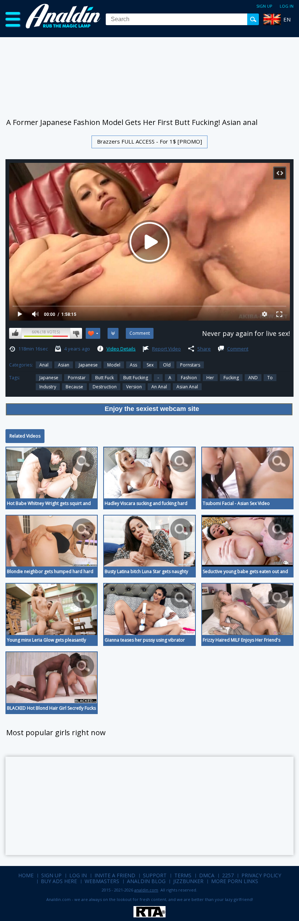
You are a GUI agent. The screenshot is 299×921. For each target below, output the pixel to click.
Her (210, 378)
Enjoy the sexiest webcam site (152, 408)
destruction (105, 387)
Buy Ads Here (59, 881)
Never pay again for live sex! (246, 333)
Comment (237, 348)
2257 (228, 875)
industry (47, 387)
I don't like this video (76, 333)
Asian (63, 365)
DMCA (206, 875)
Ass (133, 365)
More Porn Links (234, 881)
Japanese (88, 365)
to (270, 378)
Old (167, 365)
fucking (231, 378)
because (74, 387)
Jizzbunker (188, 881)
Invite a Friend (114, 875)
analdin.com (146, 890)
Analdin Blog (146, 881)
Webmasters (102, 881)
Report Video (166, 348)
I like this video (15, 333)
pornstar (77, 378)
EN (287, 19)
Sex (150, 365)
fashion (189, 378)
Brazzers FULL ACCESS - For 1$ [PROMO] (149, 141)
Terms (182, 875)
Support (155, 875)
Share (204, 348)
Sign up (264, 6)
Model (113, 365)
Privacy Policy (261, 875)
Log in (287, 6)
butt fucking (135, 378)
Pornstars (190, 365)
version (134, 387)
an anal (159, 387)
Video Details (121, 348)
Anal (43, 365)
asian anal (187, 387)
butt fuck (104, 378)
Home (26, 875)
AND (253, 378)
